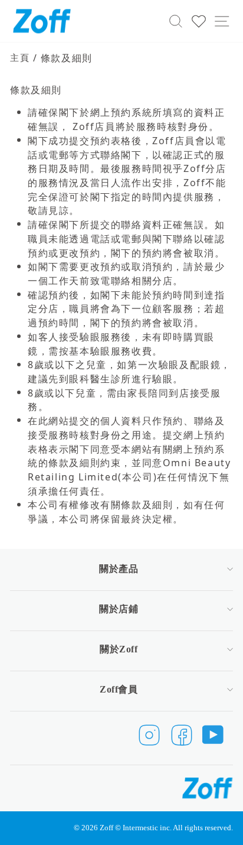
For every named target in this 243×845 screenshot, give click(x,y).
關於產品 (118, 569)
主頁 (19, 57)
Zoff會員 (118, 689)
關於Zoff (118, 649)
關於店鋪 (118, 609)
